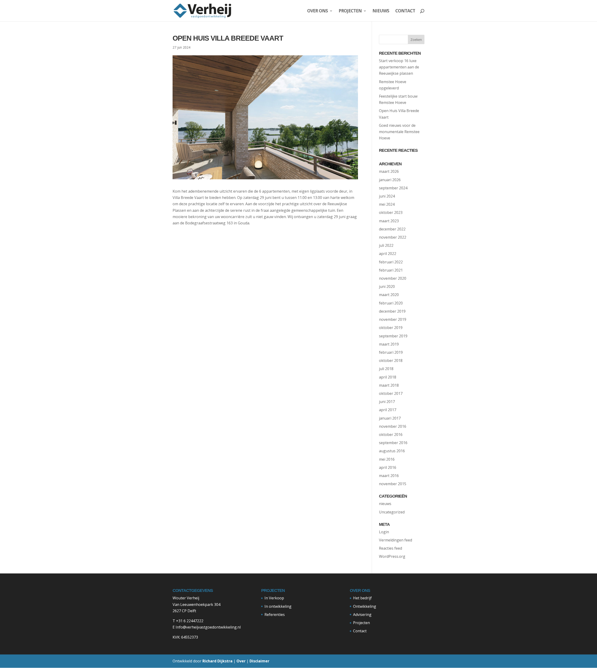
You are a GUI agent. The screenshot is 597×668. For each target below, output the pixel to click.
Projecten (350, 11)
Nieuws (380, 11)
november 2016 (392, 426)
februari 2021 (391, 270)
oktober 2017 (391, 393)
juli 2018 (386, 368)
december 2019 (392, 311)
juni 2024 (387, 196)
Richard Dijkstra (217, 661)
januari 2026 (390, 179)
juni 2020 (387, 286)
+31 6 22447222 (189, 620)
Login (384, 531)
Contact (405, 11)
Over (241, 661)
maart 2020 (389, 294)
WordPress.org (392, 556)
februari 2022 (391, 262)
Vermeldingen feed (395, 540)
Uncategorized (392, 512)
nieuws (385, 503)
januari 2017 (390, 418)
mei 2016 (387, 459)
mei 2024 (387, 204)
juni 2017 (387, 401)
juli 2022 (386, 245)
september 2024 (393, 188)
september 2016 (393, 442)
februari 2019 (391, 352)
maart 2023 (389, 220)
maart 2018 (389, 385)
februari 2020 (391, 303)
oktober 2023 (391, 212)
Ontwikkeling (364, 606)
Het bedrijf (362, 598)
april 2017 (387, 409)
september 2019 (393, 336)
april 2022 (387, 253)
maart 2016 (389, 475)
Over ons (317, 11)
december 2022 (392, 229)
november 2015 (392, 483)
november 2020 (392, 278)
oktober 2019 (391, 327)
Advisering (362, 614)
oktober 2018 (391, 360)
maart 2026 (389, 171)
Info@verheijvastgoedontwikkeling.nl (208, 627)
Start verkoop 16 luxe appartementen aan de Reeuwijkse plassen (399, 67)
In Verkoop (274, 598)
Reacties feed (390, 548)
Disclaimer (259, 661)
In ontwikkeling (278, 606)
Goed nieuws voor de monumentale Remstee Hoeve (399, 132)
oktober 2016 (391, 434)
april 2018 (387, 377)
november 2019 (392, 319)
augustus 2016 (392, 450)
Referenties (274, 614)
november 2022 (392, 237)
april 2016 (387, 467)
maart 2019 (389, 344)
